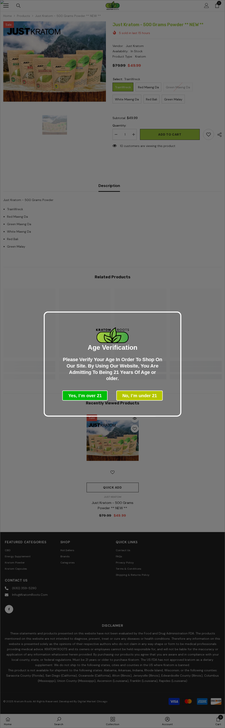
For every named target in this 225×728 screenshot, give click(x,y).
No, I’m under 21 (139, 395)
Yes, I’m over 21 (85, 395)
